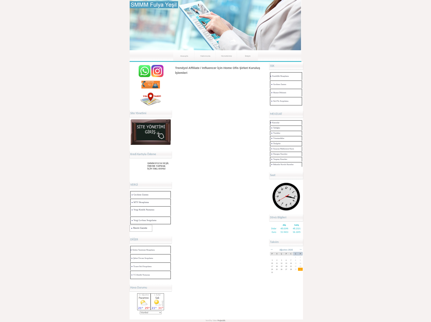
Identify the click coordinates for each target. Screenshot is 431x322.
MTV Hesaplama (141, 202)
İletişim (248, 56)
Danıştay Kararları (280, 154)
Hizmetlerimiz (226, 56)
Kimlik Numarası (143, 275)
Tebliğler (276, 128)
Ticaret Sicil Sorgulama (142, 266)
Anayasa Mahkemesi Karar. (283, 149)
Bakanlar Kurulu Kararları (283, 164)
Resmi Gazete (140, 228)
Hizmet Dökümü (279, 93)
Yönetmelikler (278, 138)
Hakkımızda (205, 56)
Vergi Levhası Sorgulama (145, 220)
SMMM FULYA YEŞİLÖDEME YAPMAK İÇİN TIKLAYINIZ (158, 166)
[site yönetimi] (151, 145)
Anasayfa (184, 56)
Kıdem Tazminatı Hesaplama (143, 250)
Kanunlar (275, 123)
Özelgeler (277, 143)
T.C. (135, 275)
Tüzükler (276, 133)
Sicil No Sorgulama (280, 101)
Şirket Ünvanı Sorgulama (143, 258)
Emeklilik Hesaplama (280, 76)
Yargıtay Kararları (280, 159)
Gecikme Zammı (141, 194)
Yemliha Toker (211, 321)
